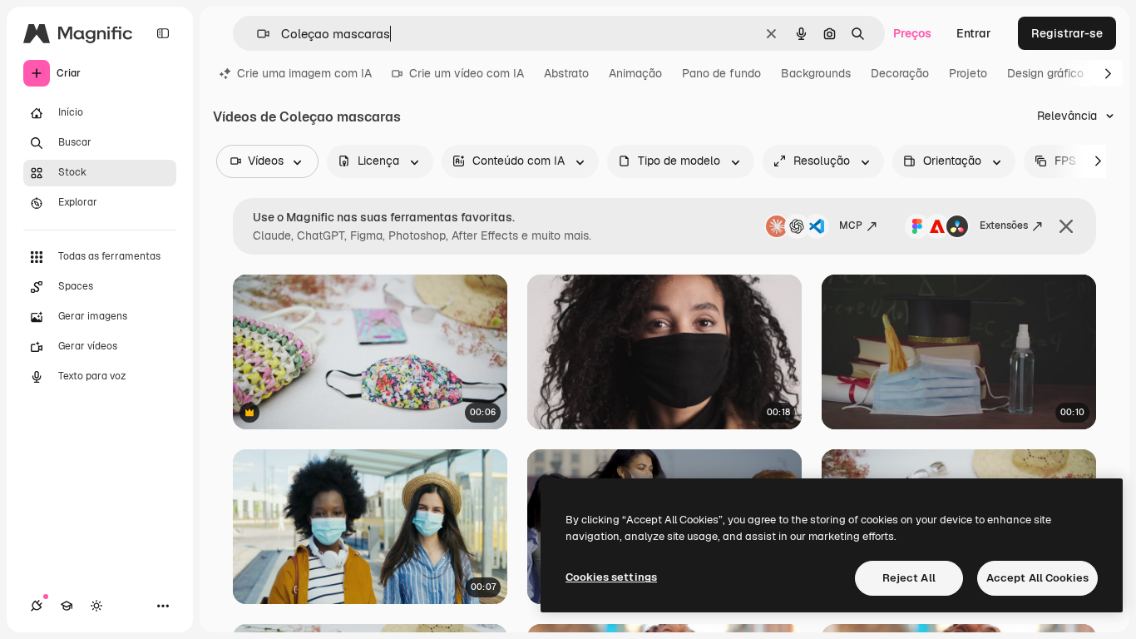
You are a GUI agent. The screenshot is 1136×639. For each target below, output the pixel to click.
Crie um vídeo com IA (466, 73)
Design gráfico (1045, 73)
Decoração (900, 73)
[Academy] (66, 605)
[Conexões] (36, 605)
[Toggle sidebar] (163, 33)
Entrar (973, 33)
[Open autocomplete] (256, 33)
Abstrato (566, 73)
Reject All (909, 578)
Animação (635, 73)
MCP (850, 225)
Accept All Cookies (1037, 578)
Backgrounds (816, 73)
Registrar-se (1067, 33)
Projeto (968, 73)
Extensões (1004, 225)
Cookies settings (611, 577)
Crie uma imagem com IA (304, 73)
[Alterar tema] (96, 605)
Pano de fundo (721, 73)
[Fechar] (1066, 226)
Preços (912, 33)
